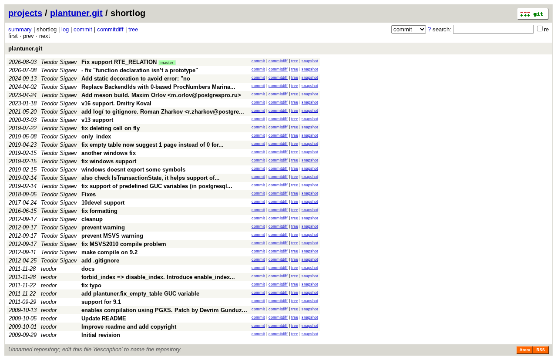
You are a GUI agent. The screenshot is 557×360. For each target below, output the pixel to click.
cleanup (92, 219)
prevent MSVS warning (112, 235)
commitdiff (110, 29)
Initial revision (100, 335)
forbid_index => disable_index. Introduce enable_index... (158, 277)
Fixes (88, 194)
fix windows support (108, 161)
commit (83, 29)
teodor (49, 269)
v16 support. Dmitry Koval (116, 103)
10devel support (102, 202)
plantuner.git (76, 13)
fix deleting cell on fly (110, 128)
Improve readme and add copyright (128, 326)
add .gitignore (100, 260)
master (167, 63)
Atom (525, 350)
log (65, 29)
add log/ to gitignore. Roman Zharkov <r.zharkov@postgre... (162, 111)
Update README (103, 318)
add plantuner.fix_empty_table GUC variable (140, 293)
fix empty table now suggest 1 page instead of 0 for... (152, 144)
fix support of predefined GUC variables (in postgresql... (156, 186)
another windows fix (108, 153)
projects (25, 13)
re (546, 29)
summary (20, 29)
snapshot (310, 61)
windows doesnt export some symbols (133, 169)
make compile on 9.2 (109, 252)
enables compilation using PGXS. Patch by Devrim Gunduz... (164, 310)
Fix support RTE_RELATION (119, 62)
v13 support (97, 120)
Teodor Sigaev (59, 62)
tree (133, 29)
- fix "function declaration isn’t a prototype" (139, 70)
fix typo (91, 285)
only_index (96, 136)
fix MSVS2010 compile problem (123, 244)
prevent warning (103, 227)
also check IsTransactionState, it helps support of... (150, 178)
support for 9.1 (101, 302)
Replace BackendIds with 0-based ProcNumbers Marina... (158, 87)
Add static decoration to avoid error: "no (135, 78)
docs (87, 269)
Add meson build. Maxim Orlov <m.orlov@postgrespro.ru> (161, 95)
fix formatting (99, 211)
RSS (541, 350)
